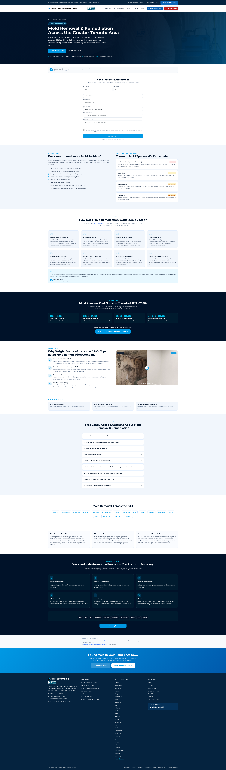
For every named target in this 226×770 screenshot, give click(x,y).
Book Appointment (156, 8)
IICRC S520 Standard (98, 223)
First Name (86, 86)
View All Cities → (120, 759)
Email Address (86, 99)
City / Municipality (87, 112)
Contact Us (151, 696)
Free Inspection (74, 51)
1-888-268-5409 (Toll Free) (57, 696)
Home (49, 19)
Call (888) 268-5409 (58, 51)
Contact (142, 8)
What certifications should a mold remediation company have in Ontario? (108, 467)
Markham (86, 512)
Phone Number (87, 93)
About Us (130, 8)
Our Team (151, 685)
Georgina (117, 747)
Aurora (171, 512)
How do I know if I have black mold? (95, 448)
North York (118, 516)
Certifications (152, 688)
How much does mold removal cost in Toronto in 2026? (102, 436)
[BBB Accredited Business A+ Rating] (91, 8)
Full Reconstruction (86, 696)
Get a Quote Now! (153, 699)
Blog (136, 8)
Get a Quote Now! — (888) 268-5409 (114, 331)
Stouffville (117, 753)
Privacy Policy (127, 767)
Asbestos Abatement (87, 691)
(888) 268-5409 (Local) (56, 693)
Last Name (116, 86)
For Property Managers (138, 767)
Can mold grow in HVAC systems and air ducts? (99, 479)
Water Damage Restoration (89, 682)
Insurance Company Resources (112, 626)
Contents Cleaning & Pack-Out (90, 699)
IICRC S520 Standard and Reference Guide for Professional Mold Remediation (102, 641)
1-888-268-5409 (152, 2)
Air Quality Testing (86, 694)
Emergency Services (154, 691)
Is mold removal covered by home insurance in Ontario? (102, 442)
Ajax (134, 512)
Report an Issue (162, 767)
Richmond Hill (106, 512)
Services (107, 8)
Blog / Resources (153, 694)
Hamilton (117, 716)
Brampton (76, 512)
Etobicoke (128, 516)
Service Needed (87, 106)
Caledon (117, 742)
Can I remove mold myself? (92, 454)
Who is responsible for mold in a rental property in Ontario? (103, 473)
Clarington (118, 756)
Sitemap (155, 767)
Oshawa (151, 512)
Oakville (117, 512)
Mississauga (66, 512)
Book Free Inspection (122, 665)
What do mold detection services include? (97, 485)
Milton (116, 745)
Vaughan (96, 512)
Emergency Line (172, 8)
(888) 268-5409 (170, 2)
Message (88, 119)
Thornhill (117, 736)
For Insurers (148, 767)
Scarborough (107, 516)
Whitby (97, 516)
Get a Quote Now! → (113, 136)
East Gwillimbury (119, 750)
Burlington (126, 512)
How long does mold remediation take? (97, 461)
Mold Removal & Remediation (90, 688)
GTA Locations (118, 8)
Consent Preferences (173, 767)
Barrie (116, 725)
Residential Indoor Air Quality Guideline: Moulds (95, 644)
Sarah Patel (59, 69)
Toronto (55, 512)
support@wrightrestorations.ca (59, 698)
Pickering (142, 512)
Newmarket (161, 512)
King (116, 739)
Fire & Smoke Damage (87, 685)
